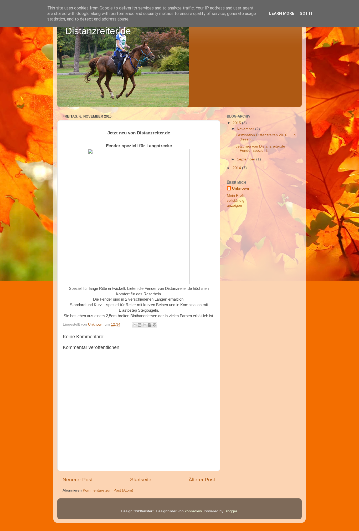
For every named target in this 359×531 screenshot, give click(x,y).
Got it (306, 13)
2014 (237, 168)
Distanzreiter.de (98, 31)
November (246, 129)
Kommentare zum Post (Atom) (108, 490)
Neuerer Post (78, 479)
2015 (237, 123)
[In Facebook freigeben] (149, 324)
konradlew (193, 511)
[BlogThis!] (139, 324)
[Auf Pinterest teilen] (154, 324)
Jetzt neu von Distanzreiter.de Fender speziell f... (260, 148)
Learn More (281, 13)
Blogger (230, 511)
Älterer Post (202, 479)
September (246, 159)
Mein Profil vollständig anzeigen (235, 201)
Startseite (140, 479)
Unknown (240, 188)
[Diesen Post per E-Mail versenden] (134, 324)
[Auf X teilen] (144, 324)
